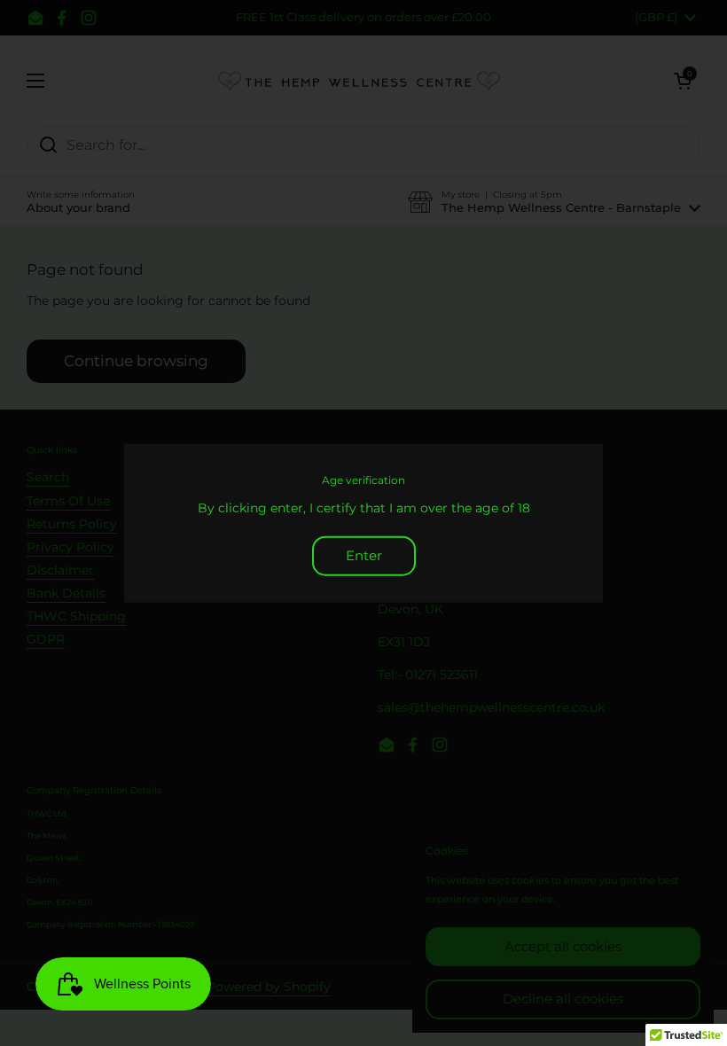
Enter (364, 555)
